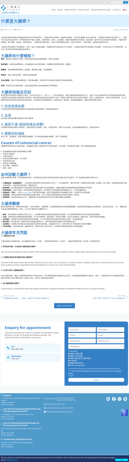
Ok (122, 460)
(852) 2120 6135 (8, 445)
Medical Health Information (101, 10)
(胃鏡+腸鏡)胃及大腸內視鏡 (80, 358)
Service (60, 10)
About (53, 10)
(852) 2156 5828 (8, 402)
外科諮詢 (73, 360)
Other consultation (77, 365)
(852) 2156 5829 (8, 433)
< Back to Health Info (120, 29)
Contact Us (117, 10)
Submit (96, 380)
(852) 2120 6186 (8, 417)
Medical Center (83, 10)
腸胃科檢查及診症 (77, 363)
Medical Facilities (71, 10)
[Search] (125, 2)
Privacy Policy (12, 460)
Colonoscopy (27, 192)
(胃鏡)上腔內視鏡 (76, 356)
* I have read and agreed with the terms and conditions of (95, 372)
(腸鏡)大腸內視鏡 (76, 353)
